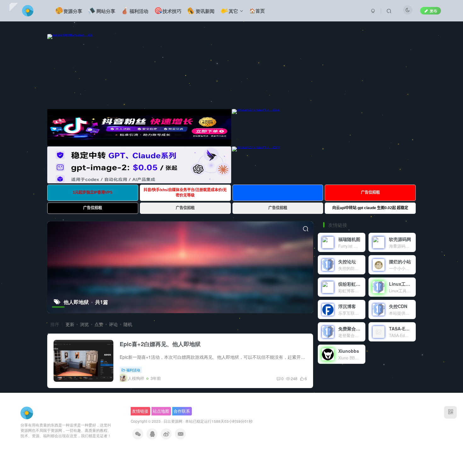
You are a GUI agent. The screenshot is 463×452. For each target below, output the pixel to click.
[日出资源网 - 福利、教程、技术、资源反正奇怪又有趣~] (26, 412)
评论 (113, 324)
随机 (127, 324)
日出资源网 (172, 421)
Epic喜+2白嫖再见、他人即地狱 (160, 344)
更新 (70, 324)
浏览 (84, 324)
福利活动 (133, 369)
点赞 (98, 324)
